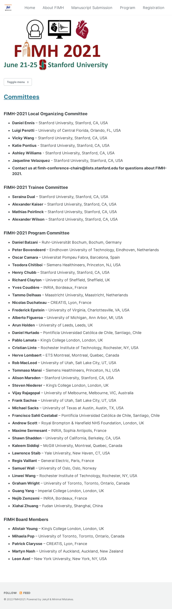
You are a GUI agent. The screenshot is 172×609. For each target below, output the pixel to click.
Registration (153, 7)
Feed (26, 593)
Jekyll (45, 599)
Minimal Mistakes (62, 599)
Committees (21, 96)
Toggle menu (16, 82)
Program (127, 7)
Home (30, 7)
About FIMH (53, 7)
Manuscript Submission (91, 7)
